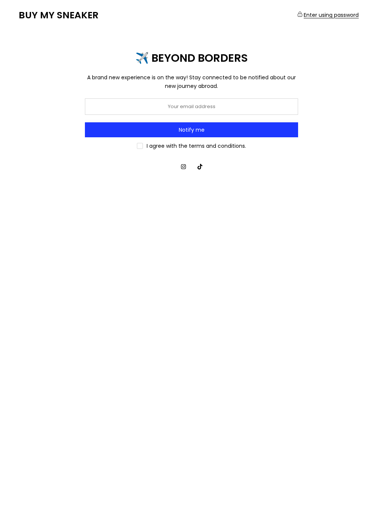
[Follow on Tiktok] (199, 166)
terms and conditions (217, 146)
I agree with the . (196, 146)
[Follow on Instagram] (183, 166)
